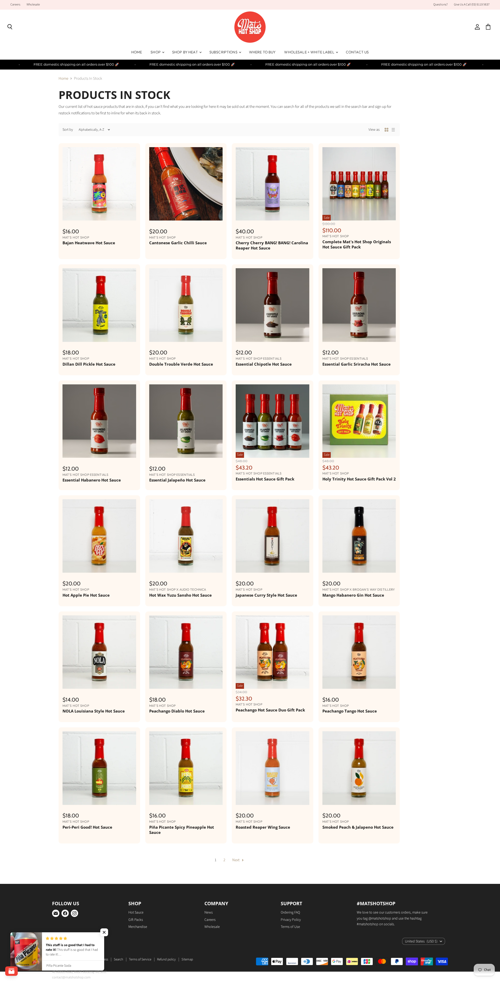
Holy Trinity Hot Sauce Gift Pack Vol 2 (359, 479)
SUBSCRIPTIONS (223, 52)
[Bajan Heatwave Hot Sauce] (99, 184)
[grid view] (386, 129)
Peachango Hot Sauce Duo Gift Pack (270, 710)
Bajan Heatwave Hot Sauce (89, 242)
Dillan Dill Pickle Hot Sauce (89, 364)
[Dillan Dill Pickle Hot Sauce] (99, 305)
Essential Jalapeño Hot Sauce (177, 480)
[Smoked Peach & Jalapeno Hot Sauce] (359, 768)
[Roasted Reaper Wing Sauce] (272, 768)
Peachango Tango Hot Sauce (349, 711)
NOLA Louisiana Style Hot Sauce (94, 711)
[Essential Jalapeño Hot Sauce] (186, 421)
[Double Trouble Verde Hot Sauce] (186, 305)
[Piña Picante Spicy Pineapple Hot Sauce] (186, 768)
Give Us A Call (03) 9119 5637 (472, 5)
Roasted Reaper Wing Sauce (263, 827)
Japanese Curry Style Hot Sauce (266, 595)
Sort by (68, 130)
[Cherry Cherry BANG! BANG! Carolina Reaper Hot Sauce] (272, 184)
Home (63, 78)
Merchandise (137, 926)
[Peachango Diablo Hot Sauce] (186, 652)
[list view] (393, 129)
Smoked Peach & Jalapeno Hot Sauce (357, 827)
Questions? (440, 5)
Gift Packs (135, 919)
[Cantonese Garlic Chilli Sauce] (186, 184)
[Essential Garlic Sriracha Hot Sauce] (359, 305)
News (208, 912)
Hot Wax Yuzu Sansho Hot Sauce (180, 595)
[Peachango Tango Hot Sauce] (359, 652)
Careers (15, 5)
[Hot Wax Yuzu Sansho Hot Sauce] (186, 536)
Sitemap (187, 959)
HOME (136, 52)
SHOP (156, 52)
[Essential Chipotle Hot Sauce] (272, 305)
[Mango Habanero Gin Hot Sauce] (359, 536)
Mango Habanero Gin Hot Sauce (353, 595)
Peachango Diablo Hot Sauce (177, 711)
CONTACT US (357, 52)
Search (118, 959)
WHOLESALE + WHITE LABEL (309, 52)
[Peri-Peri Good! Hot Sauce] (99, 768)
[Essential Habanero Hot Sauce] (99, 421)
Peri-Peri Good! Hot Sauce (87, 827)
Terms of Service (140, 959)
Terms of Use (290, 926)
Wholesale (33, 5)
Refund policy (166, 959)
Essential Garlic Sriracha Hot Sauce (356, 364)
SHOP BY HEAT (185, 52)
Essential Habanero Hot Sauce (92, 480)
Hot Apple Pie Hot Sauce (86, 595)
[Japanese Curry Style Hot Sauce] (272, 536)
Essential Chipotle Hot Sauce (264, 364)
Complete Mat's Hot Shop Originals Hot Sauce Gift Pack (356, 244)
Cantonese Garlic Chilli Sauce (178, 242)
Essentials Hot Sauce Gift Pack (265, 479)
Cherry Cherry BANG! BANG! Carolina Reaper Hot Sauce (272, 245)
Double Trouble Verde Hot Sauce (181, 364)
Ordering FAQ (290, 912)
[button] (104, 932)
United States (421, 941)
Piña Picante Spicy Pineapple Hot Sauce (181, 829)
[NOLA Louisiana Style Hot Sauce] (99, 652)
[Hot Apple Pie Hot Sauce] (99, 536)
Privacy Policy (291, 919)
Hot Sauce (135, 912)
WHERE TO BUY (262, 52)
